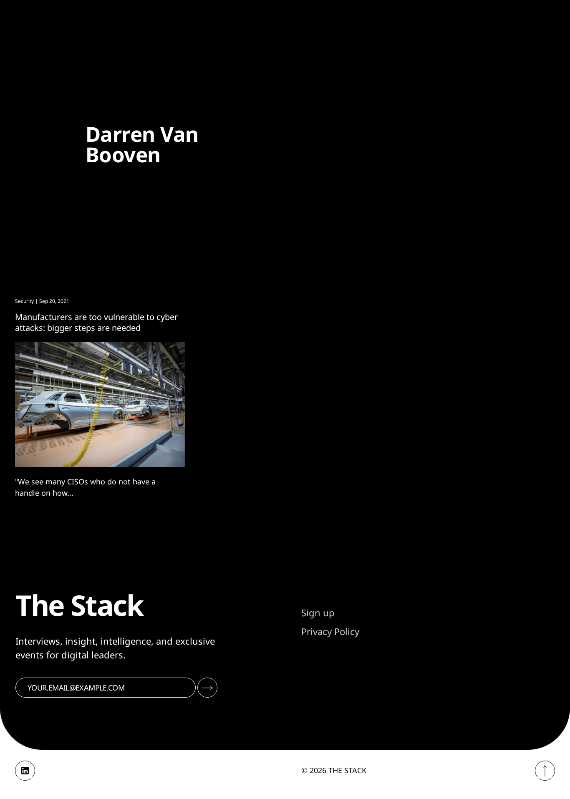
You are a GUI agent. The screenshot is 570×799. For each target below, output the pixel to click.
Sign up (318, 612)
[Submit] (207, 688)
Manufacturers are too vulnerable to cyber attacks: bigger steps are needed (96, 322)
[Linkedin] (25, 771)
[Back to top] (545, 771)
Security (24, 301)
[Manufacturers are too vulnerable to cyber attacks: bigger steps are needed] (100, 405)
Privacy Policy (330, 631)
